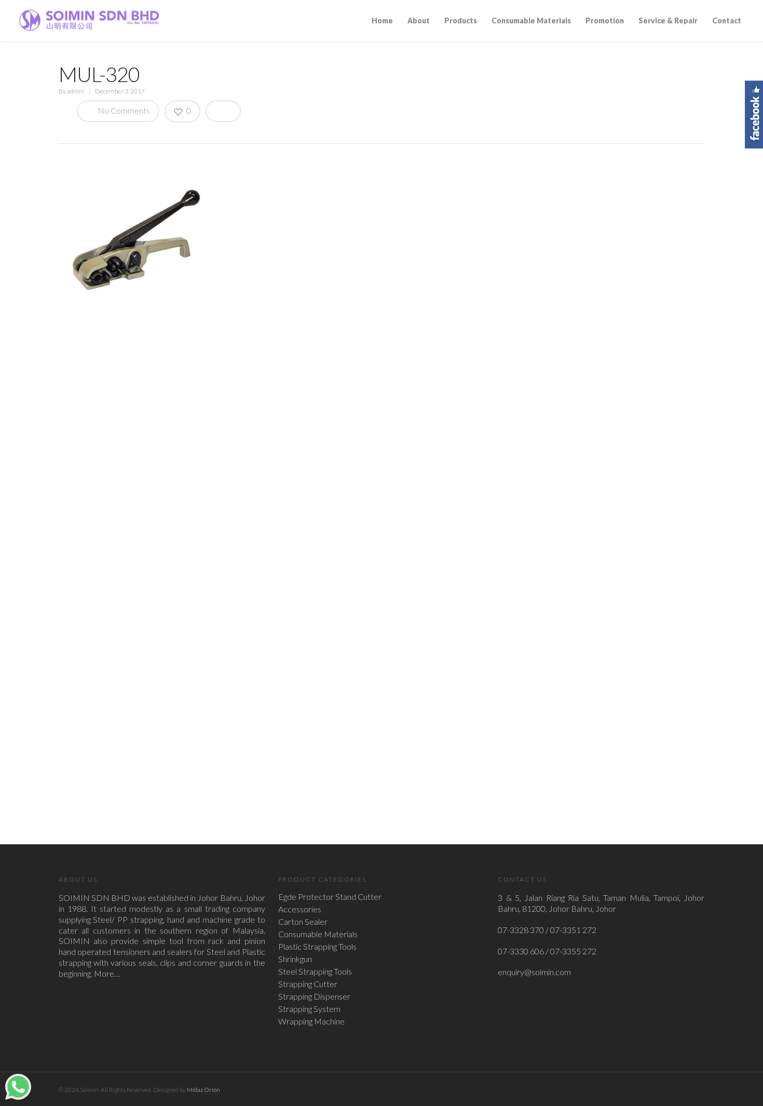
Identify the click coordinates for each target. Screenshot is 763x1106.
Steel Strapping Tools (315, 971)
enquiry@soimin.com (534, 972)
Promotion (604, 20)
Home (382, 20)
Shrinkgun (295, 959)
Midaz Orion (203, 1090)
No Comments (123, 110)
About (418, 20)
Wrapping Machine (311, 1021)
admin (75, 91)
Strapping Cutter (307, 984)
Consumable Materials (531, 20)
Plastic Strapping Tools (317, 946)
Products (460, 20)
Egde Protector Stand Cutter (330, 897)
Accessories (299, 909)
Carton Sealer (303, 922)
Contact (726, 20)
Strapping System (309, 1009)
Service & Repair (668, 20)
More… (107, 973)
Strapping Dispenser (314, 996)
